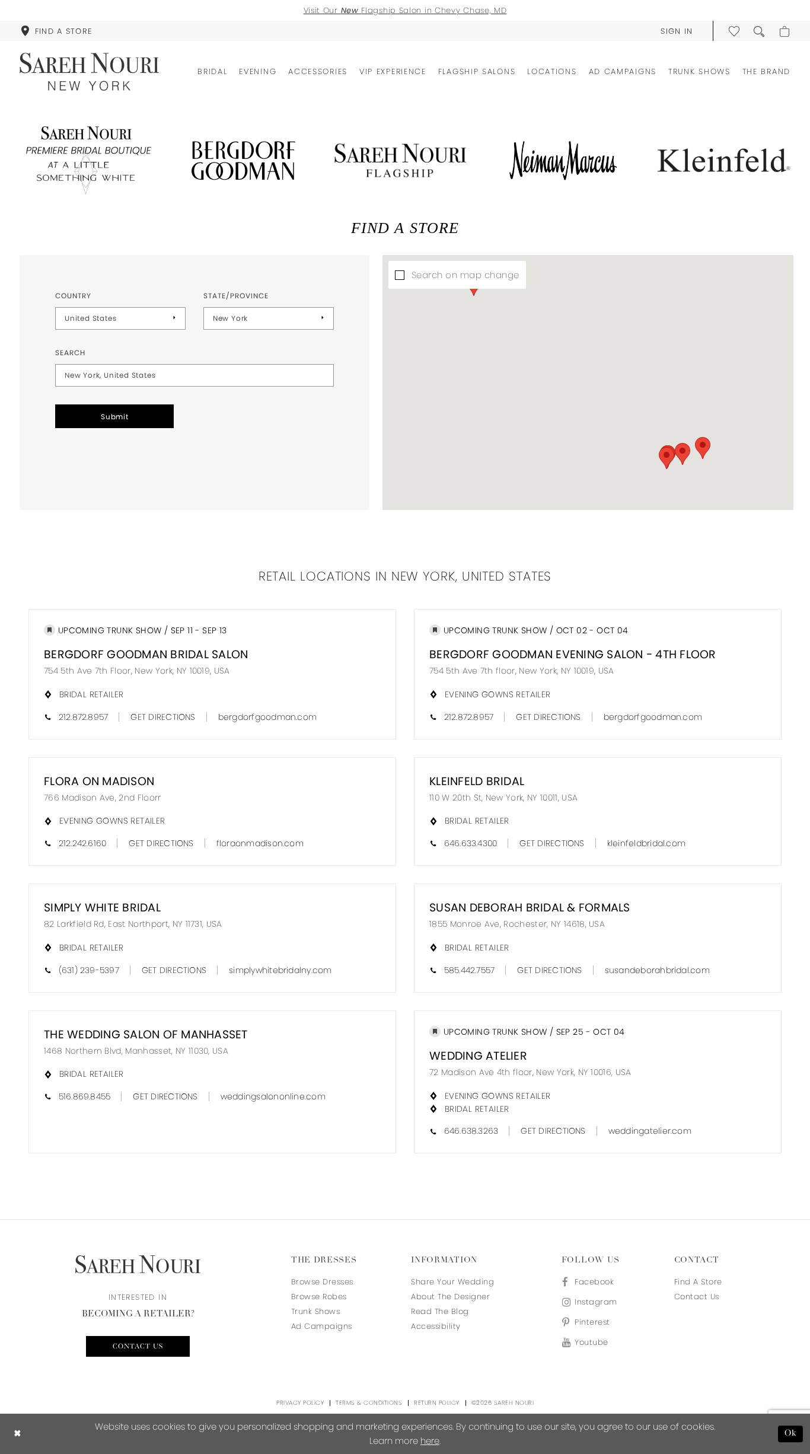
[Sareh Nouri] (89, 72)
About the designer (450, 1296)
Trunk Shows (315, 1311)
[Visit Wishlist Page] (734, 31)
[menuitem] (56, 31)
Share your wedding (452, 1281)
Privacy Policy (300, 1402)
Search (70, 352)
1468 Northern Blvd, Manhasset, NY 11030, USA (136, 1051)
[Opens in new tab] (86, 160)
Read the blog (440, 1311)
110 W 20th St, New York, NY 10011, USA (503, 797)
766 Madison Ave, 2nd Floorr (102, 797)
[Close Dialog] (17, 1434)
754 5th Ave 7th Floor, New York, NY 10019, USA (137, 671)
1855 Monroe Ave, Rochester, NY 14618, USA (517, 924)
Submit (115, 417)
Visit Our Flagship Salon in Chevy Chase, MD (405, 10)
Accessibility (436, 1326)
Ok (791, 1434)
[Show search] (759, 31)
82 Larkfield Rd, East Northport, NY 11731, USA (133, 924)
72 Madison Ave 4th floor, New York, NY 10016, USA (530, 1072)
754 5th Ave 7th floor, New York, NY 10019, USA (521, 671)
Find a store (698, 1281)
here (429, 1440)
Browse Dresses (322, 1281)
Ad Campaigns (321, 1326)
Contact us (138, 1347)
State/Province (236, 296)
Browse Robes (319, 1296)
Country (73, 296)
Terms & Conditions (369, 1402)
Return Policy (437, 1402)
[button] (677, 31)
